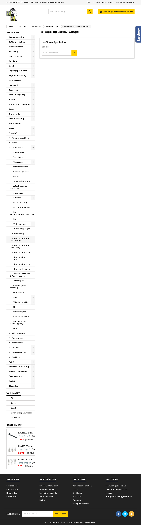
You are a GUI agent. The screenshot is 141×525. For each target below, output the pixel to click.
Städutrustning (16, 118)
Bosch (13, 408)
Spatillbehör (15, 123)
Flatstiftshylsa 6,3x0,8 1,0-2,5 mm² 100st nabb (26, 446)
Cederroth (15, 417)
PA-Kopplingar (19, 224)
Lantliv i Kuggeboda (48, 493)
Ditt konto (79, 479)
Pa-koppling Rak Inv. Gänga (20, 239)
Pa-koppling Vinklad (18, 258)
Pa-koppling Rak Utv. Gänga (20, 246)
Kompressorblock (21, 166)
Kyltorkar (17, 176)
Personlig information (82, 486)
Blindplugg (19, 233)
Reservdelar (17, 342)
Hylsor (14, 142)
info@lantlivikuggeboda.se (52, 2)
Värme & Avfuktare (18, 371)
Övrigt (12, 381)
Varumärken (13, 393)
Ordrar (76, 489)
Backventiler (18, 152)
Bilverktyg (13, 386)
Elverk (11, 66)
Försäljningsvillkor (47, 489)
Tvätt (11, 362)
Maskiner (17, 197)
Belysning (13, 51)
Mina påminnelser (81, 503)
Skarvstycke (18, 292)
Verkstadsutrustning (19, 366)
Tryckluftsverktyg (19, 352)
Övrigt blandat (16, 376)
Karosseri (13, 90)
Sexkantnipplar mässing (18, 286)
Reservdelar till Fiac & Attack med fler (20, 274)
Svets (11, 128)
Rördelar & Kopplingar (19, 104)
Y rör (15, 328)
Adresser (77, 496)
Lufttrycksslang (18, 333)
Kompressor (17, 147)
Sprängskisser (12, 486)
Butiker (43, 500)
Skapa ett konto (127, 2)
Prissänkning (12, 489)
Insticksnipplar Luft (21, 171)
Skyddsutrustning (17, 75)
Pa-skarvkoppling (22, 269)
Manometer (18, 193)
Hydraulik (13, 85)
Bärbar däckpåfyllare (21, 138)
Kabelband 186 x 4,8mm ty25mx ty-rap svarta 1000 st (26, 433)
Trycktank (16, 357)
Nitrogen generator (21, 207)
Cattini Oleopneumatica (21, 413)
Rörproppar (18, 280)
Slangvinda (14, 114)
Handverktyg (15, 80)
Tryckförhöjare (19, 311)
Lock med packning (21, 181)
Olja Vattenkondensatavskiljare (22, 213)
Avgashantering (17, 37)
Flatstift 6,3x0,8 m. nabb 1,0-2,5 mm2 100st (26, 459)
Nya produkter (12, 493)
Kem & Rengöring (17, 94)
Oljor (15, 219)
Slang (15, 297)
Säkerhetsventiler (21, 302)
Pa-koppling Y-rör (22, 264)
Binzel (13, 403)
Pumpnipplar (17, 338)
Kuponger (77, 500)
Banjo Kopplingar (22, 228)
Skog (11, 109)
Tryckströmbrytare (21, 316)
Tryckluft (13, 133)
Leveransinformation (49, 486)
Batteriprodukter (17, 42)
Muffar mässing (20, 202)
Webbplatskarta (47, 496)
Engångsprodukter (18, 70)
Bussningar (18, 157)
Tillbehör (15, 347)
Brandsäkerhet (16, 46)
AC (11, 398)
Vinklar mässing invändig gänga (18, 322)
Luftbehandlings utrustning (18, 187)
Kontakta (112, 479)
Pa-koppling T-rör (22, 252)
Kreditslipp (77, 493)
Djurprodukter (15, 56)
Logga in (111, 2)
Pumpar (12, 99)
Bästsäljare (13, 425)
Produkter (13, 32)
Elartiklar (13, 61)
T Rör (15, 307)
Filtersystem (18, 162)
